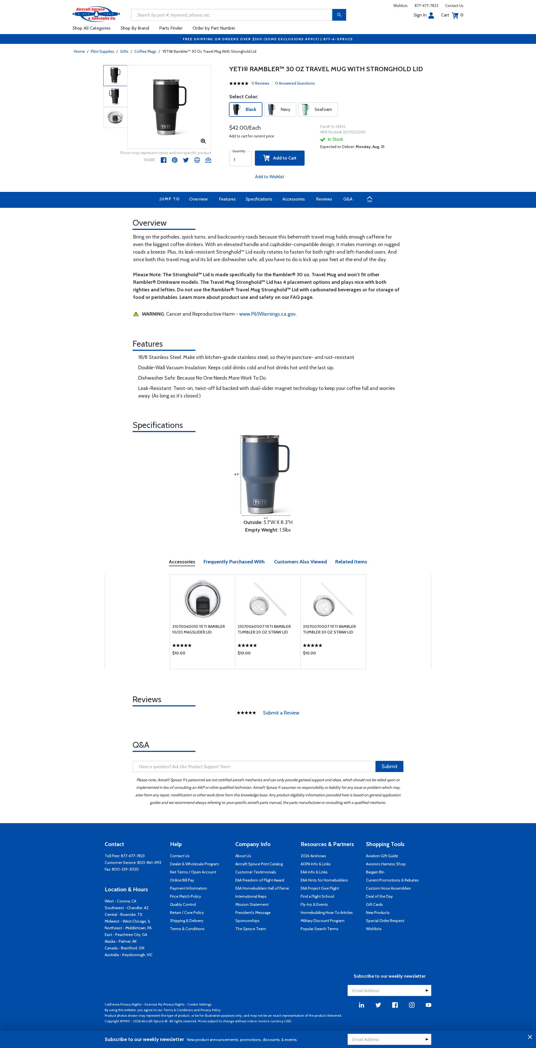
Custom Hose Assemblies (388, 888)
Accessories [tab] (182, 562)
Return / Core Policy (187, 912)
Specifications (259, 199)
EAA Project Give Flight (320, 888)
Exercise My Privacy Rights (164, 1004)
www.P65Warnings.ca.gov (267, 314)
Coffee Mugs (145, 51)
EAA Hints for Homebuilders (324, 880)
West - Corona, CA (120, 901)
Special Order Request (385, 920)
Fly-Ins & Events (314, 904)
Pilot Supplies (102, 51)
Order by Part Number (214, 28)
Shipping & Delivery (186, 920)
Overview (198, 199)
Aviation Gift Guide (382, 855)
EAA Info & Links (314, 872)
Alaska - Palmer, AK (121, 941)
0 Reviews (260, 83)
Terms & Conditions (187, 928)
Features (227, 199)
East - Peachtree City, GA (126, 934)
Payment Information (188, 888)
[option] (169, 107)
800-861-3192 (149, 862)
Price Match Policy (185, 896)
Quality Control (183, 904)
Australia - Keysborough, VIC (129, 954)
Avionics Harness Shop (386, 863)
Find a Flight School (317, 896)
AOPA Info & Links (316, 863)
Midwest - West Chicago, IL (128, 921)
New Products (378, 912)
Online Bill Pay (182, 880)
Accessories (293, 199)
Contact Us (454, 5)
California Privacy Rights (123, 1004)
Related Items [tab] (351, 562)
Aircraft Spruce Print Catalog (259, 863)
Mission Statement (252, 904)
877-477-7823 (426, 5)
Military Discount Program (322, 920)
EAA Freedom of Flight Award (259, 880)
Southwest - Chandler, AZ (127, 907)
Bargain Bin (375, 872)
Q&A (348, 199)
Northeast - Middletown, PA (128, 927)
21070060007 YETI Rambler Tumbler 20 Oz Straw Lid (264, 629)
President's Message (253, 912)
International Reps (251, 896)
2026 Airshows (313, 855)
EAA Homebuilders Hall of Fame (262, 888)
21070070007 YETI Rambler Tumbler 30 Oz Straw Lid (329, 629)
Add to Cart (283, 158)
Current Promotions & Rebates (392, 880)
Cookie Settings (199, 1004)
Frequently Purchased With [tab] (234, 562)
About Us (243, 855)
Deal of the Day (379, 896)
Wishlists (400, 5)
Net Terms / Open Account (193, 872)
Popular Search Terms (319, 928)
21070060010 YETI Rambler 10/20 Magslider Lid (198, 629)
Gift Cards (374, 904)
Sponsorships (247, 920)
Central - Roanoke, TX (123, 914)
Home (79, 51)
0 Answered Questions (295, 83)
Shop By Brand (135, 28)
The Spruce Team (250, 928)
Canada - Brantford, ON (124, 948)
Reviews (324, 199)
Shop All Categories (92, 28)
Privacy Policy (210, 1010)
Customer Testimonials (255, 872)
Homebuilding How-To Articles (327, 912)
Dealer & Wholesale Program (194, 863)
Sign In (420, 15)
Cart (452, 15)
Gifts (124, 51)
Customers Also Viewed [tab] (300, 562)
